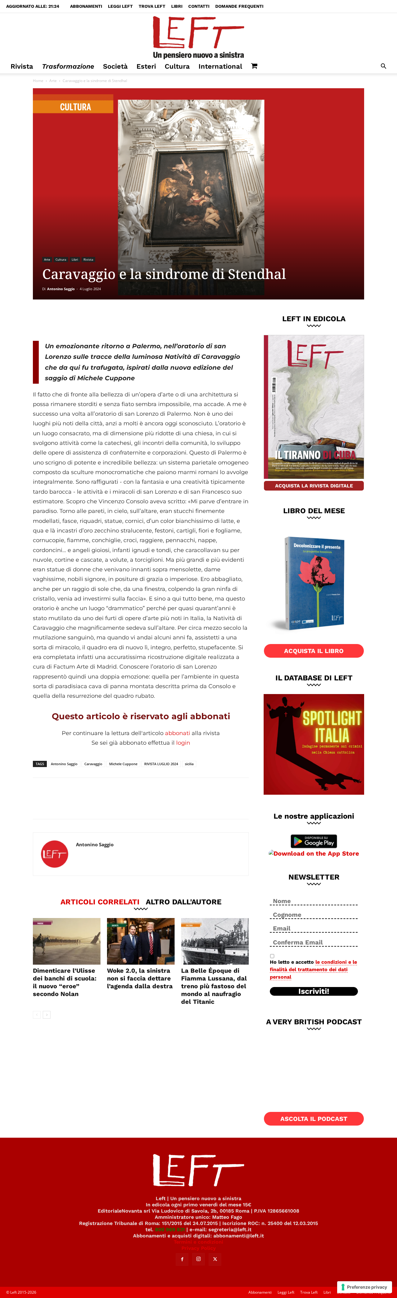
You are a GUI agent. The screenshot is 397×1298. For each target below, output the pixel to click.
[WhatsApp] (118, 320)
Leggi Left (120, 6)
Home (38, 80)
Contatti (198, 6)
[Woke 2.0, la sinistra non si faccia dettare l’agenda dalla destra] (141, 941)
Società (115, 66)
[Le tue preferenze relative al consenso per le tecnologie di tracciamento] (364, 1287)
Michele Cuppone (123, 763)
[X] (97, 320)
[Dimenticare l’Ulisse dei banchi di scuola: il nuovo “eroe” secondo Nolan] (66, 941)
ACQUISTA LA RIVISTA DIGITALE (314, 486)
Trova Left (152, 6)
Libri (176, 6)
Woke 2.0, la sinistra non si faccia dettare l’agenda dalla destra (140, 978)
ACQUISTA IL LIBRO (314, 651)
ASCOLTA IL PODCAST (313, 1118)
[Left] (198, 36)
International (220, 66)
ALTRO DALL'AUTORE (183, 902)
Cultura (177, 66)
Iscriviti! (313, 991)
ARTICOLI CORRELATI (100, 902)
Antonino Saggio (61, 288)
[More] (139, 320)
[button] (383, 67)
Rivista (22, 66)
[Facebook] (77, 320)
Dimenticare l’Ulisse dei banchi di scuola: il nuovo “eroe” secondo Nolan (64, 982)
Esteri (146, 66)
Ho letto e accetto (313, 969)
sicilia (189, 763)
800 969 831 (170, 1229)
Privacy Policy (198, 1248)
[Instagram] (198, 1259)
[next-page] (47, 1015)
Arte (53, 80)
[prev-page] (37, 1015)
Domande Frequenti (239, 6)
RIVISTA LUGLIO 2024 (161, 763)
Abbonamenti (86, 6)
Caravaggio (93, 763)
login (183, 742)
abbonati (177, 733)
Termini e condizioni (198, 1242)
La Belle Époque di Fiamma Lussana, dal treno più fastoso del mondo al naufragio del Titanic (214, 986)
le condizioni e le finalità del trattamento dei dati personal (313, 969)
